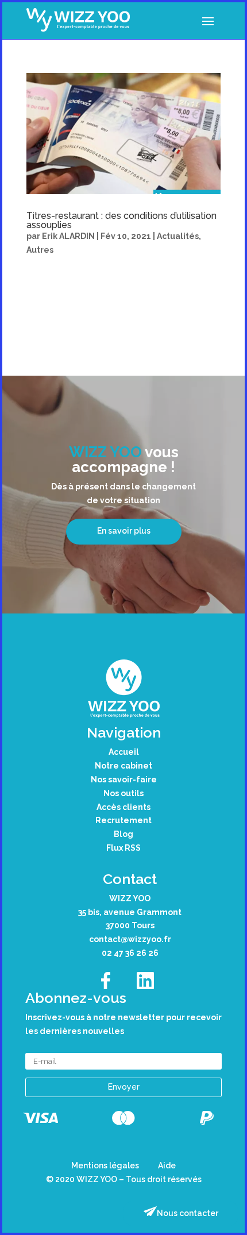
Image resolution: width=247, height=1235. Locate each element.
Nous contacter (187, 1213)
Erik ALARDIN (68, 236)
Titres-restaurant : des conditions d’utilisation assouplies (121, 220)
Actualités (178, 236)
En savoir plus (123, 530)
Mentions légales (105, 1165)
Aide (167, 1165)
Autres (39, 249)
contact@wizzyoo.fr (130, 939)
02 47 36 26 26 (130, 953)
